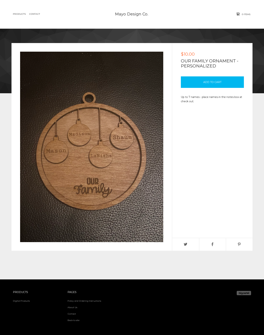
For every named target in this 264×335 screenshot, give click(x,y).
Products (19, 14)
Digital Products (21, 300)
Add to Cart (212, 82)
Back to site (73, 320)
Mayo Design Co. (131, 14)
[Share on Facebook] (212, 244)
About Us (72, 307)
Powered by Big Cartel (244, 293)
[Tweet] (185, 244)
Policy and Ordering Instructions (84, 300)
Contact (34, 14)
